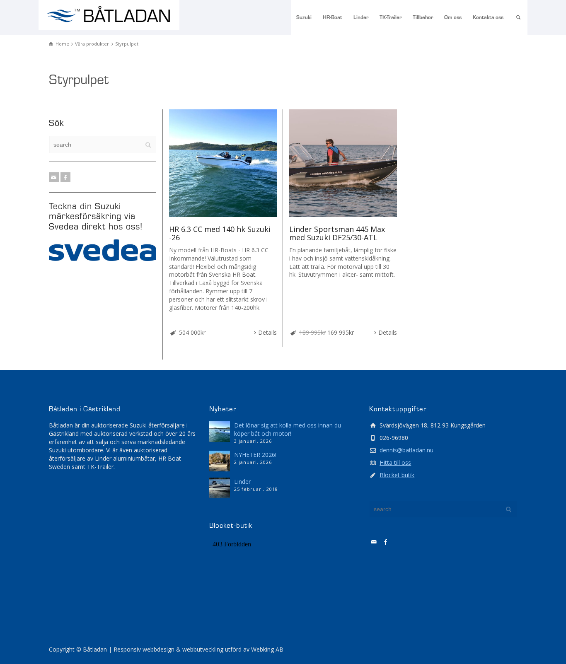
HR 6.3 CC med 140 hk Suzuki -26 (220, 233)
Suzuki (304, 17)
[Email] (54, 177)
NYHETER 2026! (255, 455)
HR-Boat (332, 17)
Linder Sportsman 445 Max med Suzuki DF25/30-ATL (337, 233)
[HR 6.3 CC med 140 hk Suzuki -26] (223, 163)
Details (267, 332)
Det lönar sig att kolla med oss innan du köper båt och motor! (287, 429)
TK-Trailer (391, 17)
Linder (360, 17)
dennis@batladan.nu (406, 450)
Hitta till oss (395, 462)
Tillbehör (423, 17)
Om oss (453, 17)
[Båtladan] (109, 15)
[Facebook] (65, 177)
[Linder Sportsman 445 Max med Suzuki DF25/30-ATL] (343, 163)
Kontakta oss (488, 17)
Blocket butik (397, 475)
